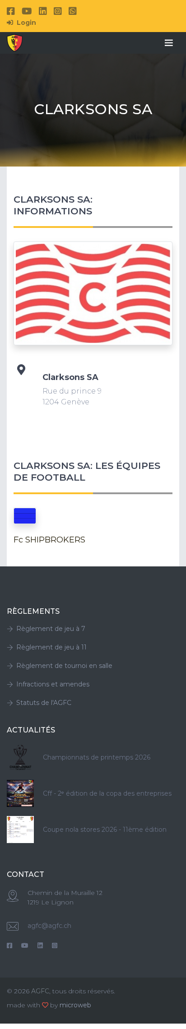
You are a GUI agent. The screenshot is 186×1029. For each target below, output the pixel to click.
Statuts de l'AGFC (43, 703)
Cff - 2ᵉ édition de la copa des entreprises (107, 793)
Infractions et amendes (52, 684)
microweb (75, 1005)
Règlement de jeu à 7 (50, 629)
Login (25, 23)
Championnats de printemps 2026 (96, 757)
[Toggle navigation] (168, 43)
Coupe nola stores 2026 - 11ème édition (105, 829)
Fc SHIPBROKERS (49, 540)
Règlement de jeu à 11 (51, 647)
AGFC (40, 991)
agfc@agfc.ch (49, 926)
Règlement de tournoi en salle (64, 666)
